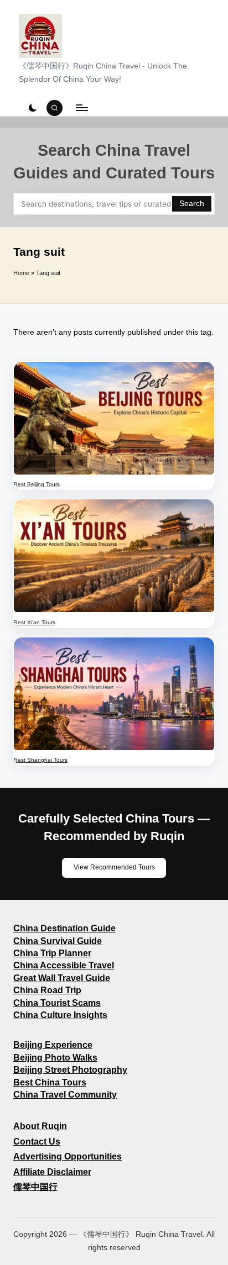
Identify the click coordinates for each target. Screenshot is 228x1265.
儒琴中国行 (35, 1187)
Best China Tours (49, 1082)
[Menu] (81, 108)
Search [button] (191, 203)
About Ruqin (40, 1126)
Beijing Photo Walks (55, 1057)
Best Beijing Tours (37, 484)
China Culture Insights (60, 1015)
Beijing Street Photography (70, 1069)
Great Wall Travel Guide (61, 978)
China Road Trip (47, 990)
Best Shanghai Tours (41, 760)
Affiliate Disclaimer (52, 1172)
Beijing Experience (52, 1045)
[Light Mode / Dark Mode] (32, 107)
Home (21, 273)
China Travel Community (65, 1094)
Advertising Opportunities (67, 1156)
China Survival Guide (57, 941)
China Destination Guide (64, 928)
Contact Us (36, 1141)
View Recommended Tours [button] (114, 867)
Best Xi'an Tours (34, 622)
